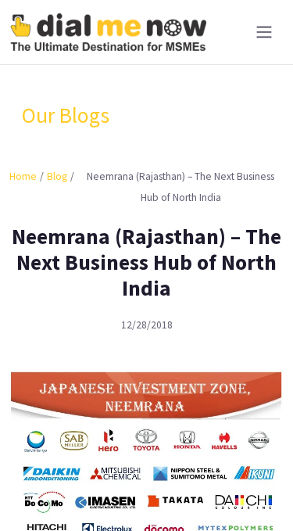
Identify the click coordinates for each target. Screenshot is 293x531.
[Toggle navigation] (264, 32)
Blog (57, 176)
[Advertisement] (146, 492)
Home (23, 176)
